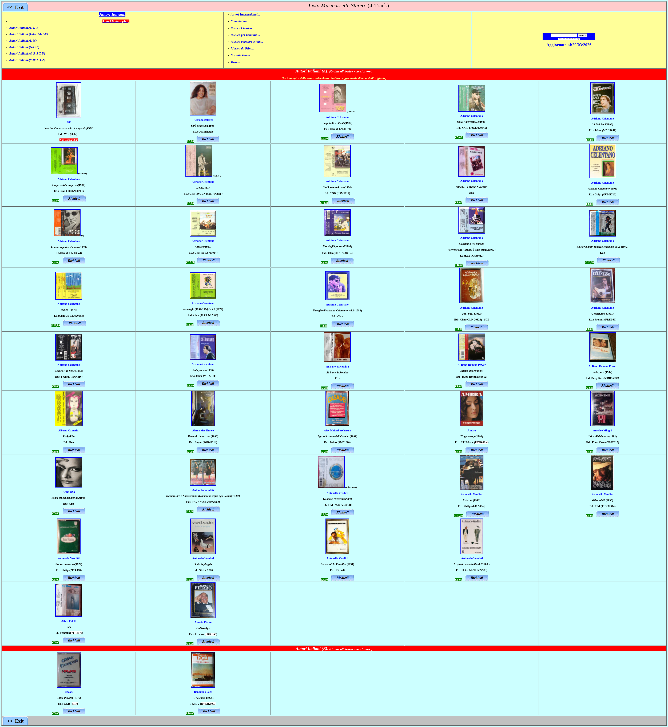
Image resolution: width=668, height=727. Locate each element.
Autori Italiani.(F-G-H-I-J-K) (28, 34)
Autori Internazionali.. (245, 14)
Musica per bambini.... (245, 35)
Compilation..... (241, 21)
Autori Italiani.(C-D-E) (24, 27)
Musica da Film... (242, 48)
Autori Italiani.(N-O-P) (24, 47)
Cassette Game (240, 55)
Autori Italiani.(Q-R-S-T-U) (27, 53)
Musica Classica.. (242, 28)
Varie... (235, 62)
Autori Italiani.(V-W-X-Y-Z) (27, 60)
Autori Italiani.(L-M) (23, 40)
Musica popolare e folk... (247, 41)
